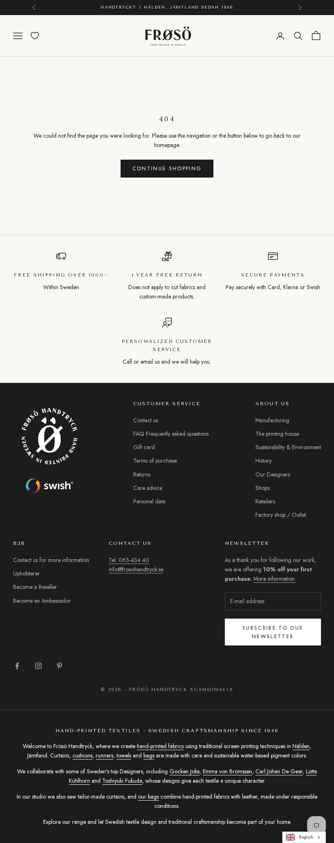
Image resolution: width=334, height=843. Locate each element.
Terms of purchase (155, 461)
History (263, 461)
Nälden (301, 746)
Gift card (144, 447)
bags (148, 755)
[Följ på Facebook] (17, 666)
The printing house (277, 434)
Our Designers (272, 474)
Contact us (145, 420)
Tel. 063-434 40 (129, 560)
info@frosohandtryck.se (136, 569)
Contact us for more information (51, 560)
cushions (82, 755)
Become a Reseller (35, 587)
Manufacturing (272, 420)
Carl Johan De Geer (279, 771)
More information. (274, 579)
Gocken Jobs (184, 771)
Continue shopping (167, 168)
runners (104, 755)
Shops (262, 488)
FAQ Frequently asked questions (171, 434)
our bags (148, 797)
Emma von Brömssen (227, 771)
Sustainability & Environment (288, 447)
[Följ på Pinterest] (59, 666)
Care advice (147, 488)
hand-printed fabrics (160, 746)
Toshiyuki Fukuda (122, 781)
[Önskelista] (35, 36)
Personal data (149, 501)
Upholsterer (26, 573)
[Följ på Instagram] (38, 666)
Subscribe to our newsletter (272, 632)
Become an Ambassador (42, 601)
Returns (141, 474)
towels (123, 755)
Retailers (265, 501)
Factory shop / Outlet (280, 515)
